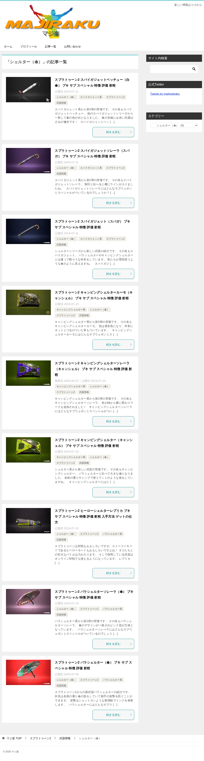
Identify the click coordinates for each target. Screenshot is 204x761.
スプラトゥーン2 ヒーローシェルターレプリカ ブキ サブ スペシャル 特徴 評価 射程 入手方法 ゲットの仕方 (93, 516)
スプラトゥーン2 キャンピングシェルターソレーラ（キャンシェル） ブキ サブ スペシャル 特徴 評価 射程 (93, 368)
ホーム (8, 46)
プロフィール (28, 46)
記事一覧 (50, 46)
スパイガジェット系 (91, 97)
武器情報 (61, 102)
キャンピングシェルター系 (71, 309)
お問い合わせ (72, 46)
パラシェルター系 (112, 534)
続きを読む (113, 132)
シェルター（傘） (66, 97)
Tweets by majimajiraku (165, 93)
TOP (14, 738)
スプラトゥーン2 (115, 97)
